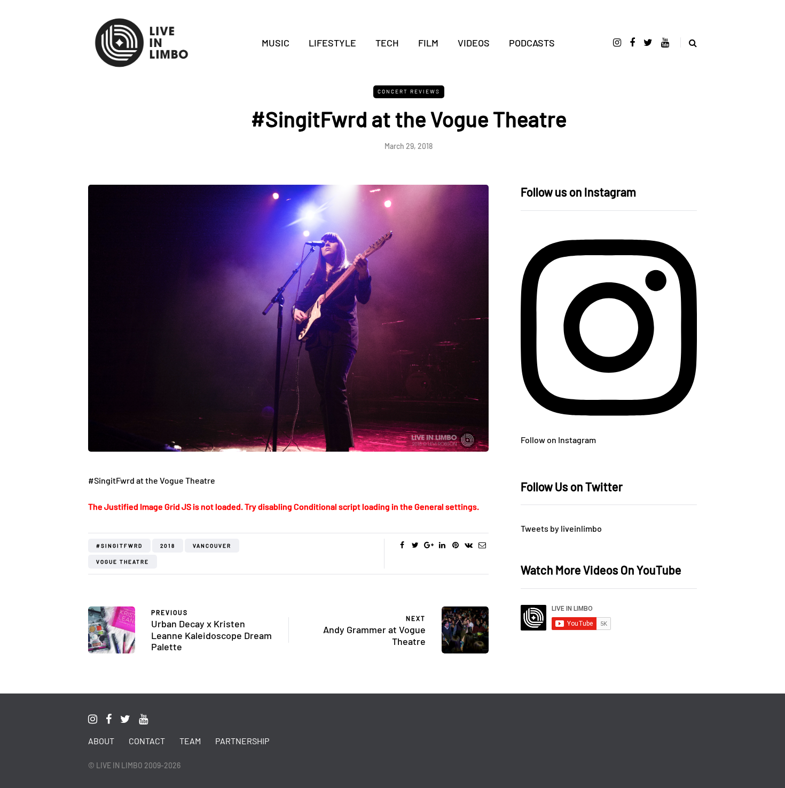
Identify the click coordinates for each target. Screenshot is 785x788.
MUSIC (275, 43)
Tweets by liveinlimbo (561, 528)
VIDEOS (474, 43)
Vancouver (212, 545)
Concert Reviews (409, 91)
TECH (387, 43)
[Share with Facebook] (402, 545)
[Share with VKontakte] (468, 545)
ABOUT (101, 741)
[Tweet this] (415, 545)
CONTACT (147, 741)
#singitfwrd (119, 545)
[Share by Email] (482, 545)
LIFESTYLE (332, 43)
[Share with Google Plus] (428, 545)
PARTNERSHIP (242, 741)
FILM (428, 43)
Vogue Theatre (122, 561)
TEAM (190, 741)
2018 (167, 545)
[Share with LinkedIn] (442, 545)
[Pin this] (455, 545)
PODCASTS (532, 43)
